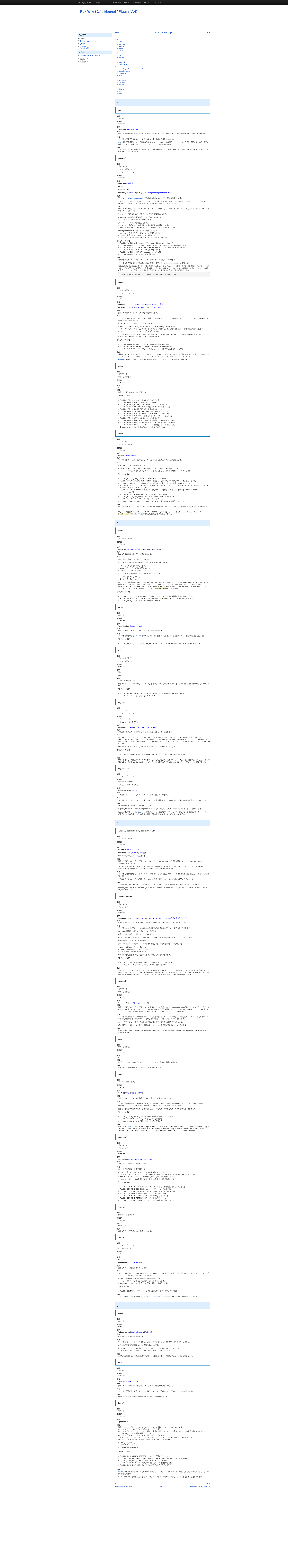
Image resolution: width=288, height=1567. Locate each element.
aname (121, 46)
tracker (183, 762)
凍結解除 (117, 2)
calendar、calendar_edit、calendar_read (133, 69)
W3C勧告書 (127, 1127)
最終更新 (138, 2)
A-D (134, 11)
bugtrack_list (123, 64)
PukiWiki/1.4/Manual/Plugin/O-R (91, 55)
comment (122, 80)
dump (121, 93)
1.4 (99, 11)
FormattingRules (85, 48)
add (120, 42)
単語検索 (158, 2)
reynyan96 (85, 2)
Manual (110, 11)
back (120, 55)
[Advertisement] (144, 21)
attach (121, 51)
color (120, 78)
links (147, 1477)
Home (161, 1484)
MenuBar (83, 43)
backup (121, 57)
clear (120, 75)
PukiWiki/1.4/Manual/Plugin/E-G (200, 1486)
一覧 (147, 2)
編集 (99, 2)
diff (120, 91)
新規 (127, 2)
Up (161, 1486)
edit (119, 142)
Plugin (124, 11)
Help (81, 45)
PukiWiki (87, 11)
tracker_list (142, 812)
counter (121, 84)
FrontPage (83, 46)
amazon (122, 44)
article (121, 49)
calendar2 (122, 73)
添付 (107, 2)
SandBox (83, 40)
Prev (117, 33)
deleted (121, 89)
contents (122, 82)
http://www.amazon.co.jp (134, 198)
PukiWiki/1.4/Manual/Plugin (89, 42)
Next (208, 33)
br (119, 60)
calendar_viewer (125, 71)
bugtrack (122, 62)
